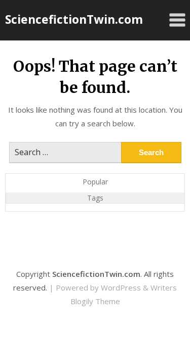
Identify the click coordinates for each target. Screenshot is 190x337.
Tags (95, 198)
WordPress (121, 287)
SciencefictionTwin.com (74, 19)
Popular (95, 181)
